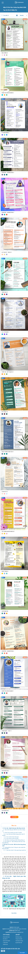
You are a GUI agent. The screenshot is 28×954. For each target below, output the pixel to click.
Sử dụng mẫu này (14, 36)
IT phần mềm (5, 942)
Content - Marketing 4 (8, 172)
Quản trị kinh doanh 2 (8, 92)
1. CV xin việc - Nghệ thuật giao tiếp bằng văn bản (13, 828)
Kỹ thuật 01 (5, 411)
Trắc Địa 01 (5, 292)
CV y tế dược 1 (5, 332)
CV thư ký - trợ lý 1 (7, 252)
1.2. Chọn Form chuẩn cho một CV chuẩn (12, 832)
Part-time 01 (5, 571)
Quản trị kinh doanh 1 (8, 691)
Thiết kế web (5, 944)
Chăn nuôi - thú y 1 (7, 731)
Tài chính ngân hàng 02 (8, 531)
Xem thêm (14, 913)
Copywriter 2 (5, 810)
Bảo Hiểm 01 (5, 53)
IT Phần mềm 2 (5, 132)
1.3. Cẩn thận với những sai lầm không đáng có (14, 840)
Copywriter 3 (5, 770)
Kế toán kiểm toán (6, 936)
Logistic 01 (5, 491)
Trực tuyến (22, 952)
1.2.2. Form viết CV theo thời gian (11, 837)
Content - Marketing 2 (8, 651)
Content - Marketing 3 (8, 212)
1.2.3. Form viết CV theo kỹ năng (11, 838)
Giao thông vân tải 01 (7, 451)
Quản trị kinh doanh (6, 940)
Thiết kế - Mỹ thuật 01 (7, 372)
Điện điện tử (5, 938)
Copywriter (5, 611)
